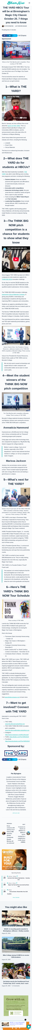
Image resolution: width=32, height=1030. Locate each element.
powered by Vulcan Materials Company (13, 294)
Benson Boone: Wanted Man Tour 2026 (19, 891)
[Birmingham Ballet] (16, 1025)
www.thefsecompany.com (12, 697)
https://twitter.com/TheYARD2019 (19, 737)
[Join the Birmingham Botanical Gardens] (16, 1005)
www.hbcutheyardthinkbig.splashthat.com (17, 730)
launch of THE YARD (14, 125)
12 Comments (16, 985)
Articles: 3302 (16, 813)
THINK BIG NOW (7, 279)
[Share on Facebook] (4, 35)
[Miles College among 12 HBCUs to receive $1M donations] (16, 945)
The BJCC (9, 893)
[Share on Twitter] (15, 35)
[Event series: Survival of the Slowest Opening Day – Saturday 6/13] (17, 876)
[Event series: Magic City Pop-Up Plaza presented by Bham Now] (16, 883)
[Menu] (29, 3)
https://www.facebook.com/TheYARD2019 (17, 741)
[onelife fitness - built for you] (14, 859)
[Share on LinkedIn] (9, 35)
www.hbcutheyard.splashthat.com (15, 724)
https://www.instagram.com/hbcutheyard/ (17, 734)
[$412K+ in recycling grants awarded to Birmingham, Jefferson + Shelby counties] (16, 918)
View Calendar (16, 897)
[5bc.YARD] (16, 753)
